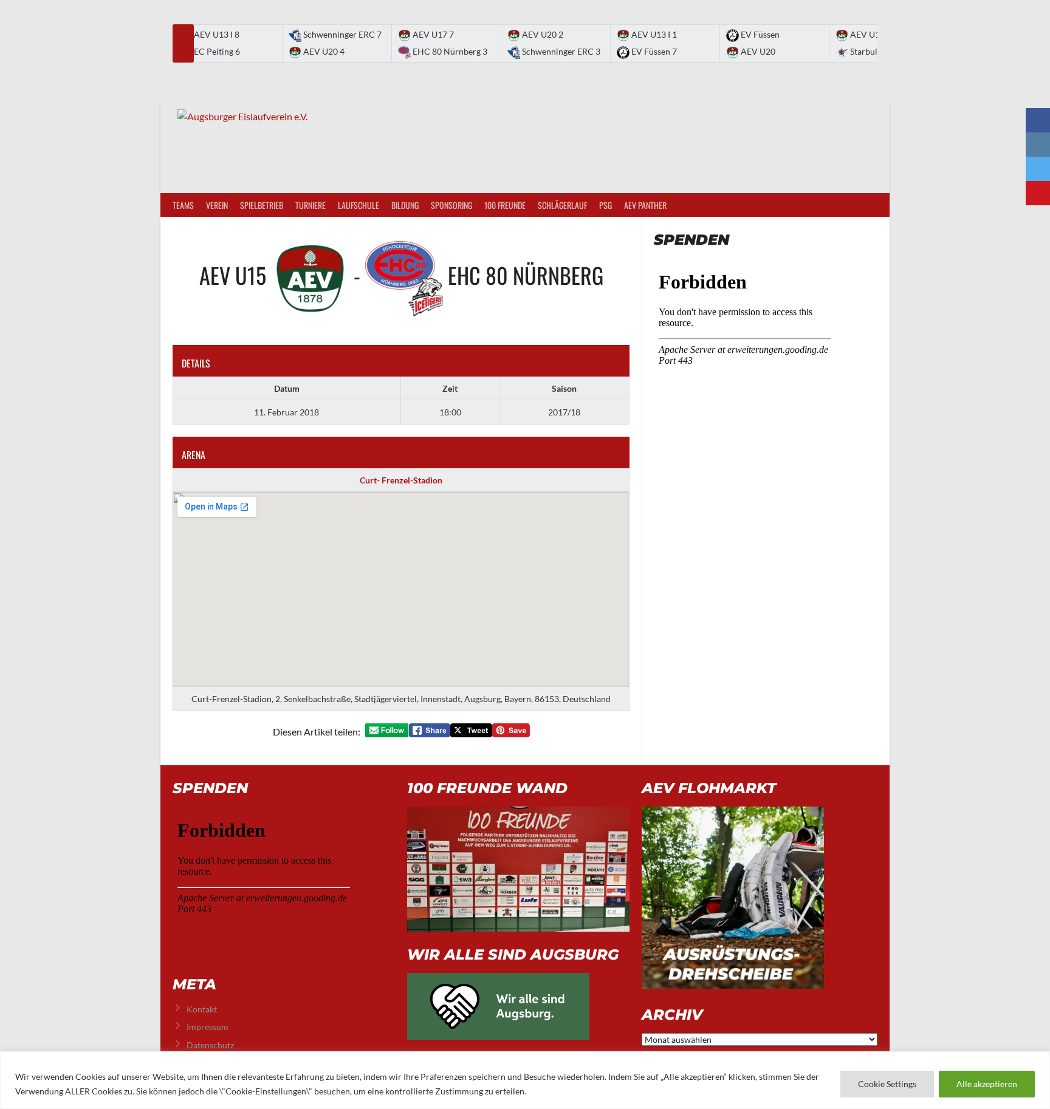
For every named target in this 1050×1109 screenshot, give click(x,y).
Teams (183, 205)
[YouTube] (1038, 193)
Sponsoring (451, 205)
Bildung (405, 205)
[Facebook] (1038, 120)
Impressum (207, 1027)
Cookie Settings (887, 1084)
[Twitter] (1038, 169)
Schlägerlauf (562, 205)
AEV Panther (645, 205)
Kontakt (202, 1009)
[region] (525, 1080)
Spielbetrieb (261, 205)
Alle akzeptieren (986, 1084)
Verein (217, 205)
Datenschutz (210, 1045)
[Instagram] (1038, 144)
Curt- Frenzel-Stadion (401, 480)
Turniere (310, 205)
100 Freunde (505, 205)
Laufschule (358, 205)
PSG (605, 205)
